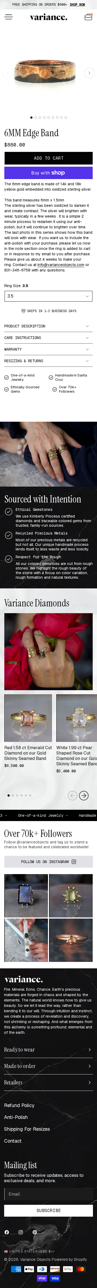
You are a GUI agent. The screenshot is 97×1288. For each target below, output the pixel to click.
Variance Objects (35, 1259)
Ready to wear (19, 1049)
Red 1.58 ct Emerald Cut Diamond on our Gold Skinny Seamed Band (28, 753)
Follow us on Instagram (44, 861)
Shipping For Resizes (27, 1129)
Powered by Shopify (69, 1259)
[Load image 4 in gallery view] (44, 117)
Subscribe (49, 1210)
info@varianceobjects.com (60, 264)
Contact (13, 1141)
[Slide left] (7, 73)
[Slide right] (89, 73)
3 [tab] (17, 799)
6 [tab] (30, 799)
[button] (8, 17)
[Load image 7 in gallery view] (57, 117)
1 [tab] (9, 799)
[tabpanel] (28, 733)
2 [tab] (13, 799)
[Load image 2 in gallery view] (35, 117)
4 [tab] (22, 799)
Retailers (13, 1082)
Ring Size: (16, 285)
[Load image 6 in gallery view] (53, 117)
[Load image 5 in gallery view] (48, 117)
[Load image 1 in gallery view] (31, 117)
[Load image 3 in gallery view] (40, 117)
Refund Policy (19, 1105)
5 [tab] (26, 799)
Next (83, 795)
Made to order (20, 1066)
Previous (72, 795)
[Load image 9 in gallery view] (66, 117)
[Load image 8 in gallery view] (61, 117)
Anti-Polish (16, 1117)
